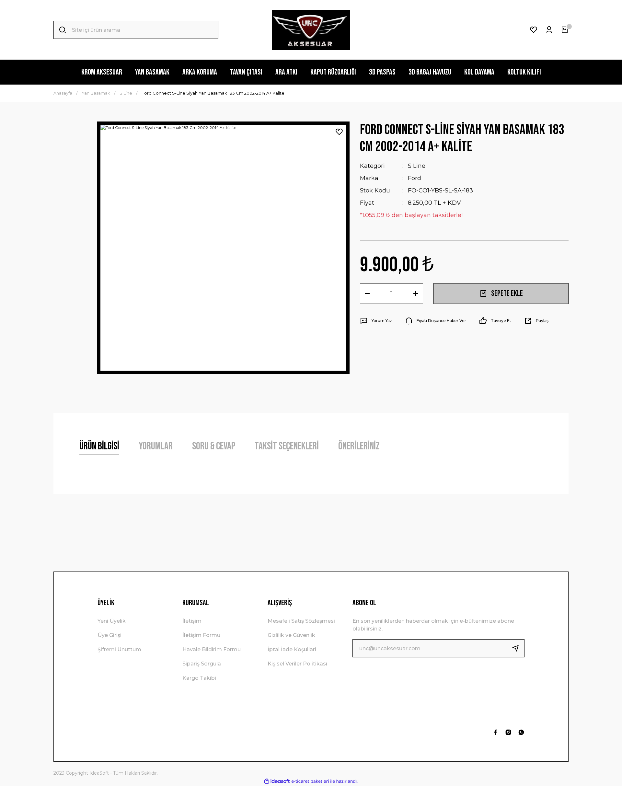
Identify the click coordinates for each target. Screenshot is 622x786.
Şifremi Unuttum (119, 649)
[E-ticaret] (310, 781)
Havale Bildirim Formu (211, 649)
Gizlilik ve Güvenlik (291, 635)
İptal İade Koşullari (292, 649)
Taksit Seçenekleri (287, 446)
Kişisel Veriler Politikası (297, 664)
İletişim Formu (201, 635)
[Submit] (518, 648)
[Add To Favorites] (339, 132)
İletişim (192, 621)
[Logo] (311, 30)
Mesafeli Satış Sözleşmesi (301, 621)
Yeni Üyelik (112, 621)
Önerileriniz (359, 446)
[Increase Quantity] (416, 293)
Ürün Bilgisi (99, 446)
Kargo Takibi (199, 678)
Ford (414, 178)
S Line (416, 165)
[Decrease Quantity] (367, 293)
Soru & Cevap (213, 446)
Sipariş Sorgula (201, 664)
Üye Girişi (109, 635)
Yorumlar (156, 446)
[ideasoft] (277, 781)
